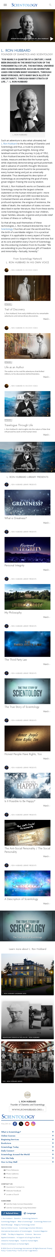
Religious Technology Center (24, 1225)
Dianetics (17, 1218)
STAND (3, 1234)
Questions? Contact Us (15, 1187)
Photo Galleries (12, 1174)
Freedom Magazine (40, 1231)
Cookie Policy (11, 1251)
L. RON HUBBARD (27, 1101)
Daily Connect (7, 1150)
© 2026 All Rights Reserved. (24, 1248)
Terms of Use (22, 1251)
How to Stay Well (9, 1162)
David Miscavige (7, 1225)
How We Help (7, 1158)
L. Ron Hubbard (9, 143)
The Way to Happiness (16, 1234)
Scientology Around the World (15, 1154)
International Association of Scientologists (16, 1231)
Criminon (28, 1234)
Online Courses (8, 1135)
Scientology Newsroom (42, 1222)
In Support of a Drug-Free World (28, 1237)
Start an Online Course (9, 1228)
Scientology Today (10, 1147)
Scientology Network (30, 1218)
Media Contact (12, 1177)
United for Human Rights (10, 1241)
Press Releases (12, 1170)
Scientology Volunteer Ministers (31, 1228)
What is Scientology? (11, 1132)
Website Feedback (13, 1190)
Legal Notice (33, 1251)
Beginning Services (10, 1139)
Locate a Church (12, 1194)
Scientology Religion (8, 1222)
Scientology (7, 229)
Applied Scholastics (8, 1237)
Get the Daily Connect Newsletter (19, 1204)
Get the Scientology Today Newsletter (21, 1207)
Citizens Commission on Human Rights (15, 1244)
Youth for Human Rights (29, 1241)
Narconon (37, 1234)
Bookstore (6, 1143)
